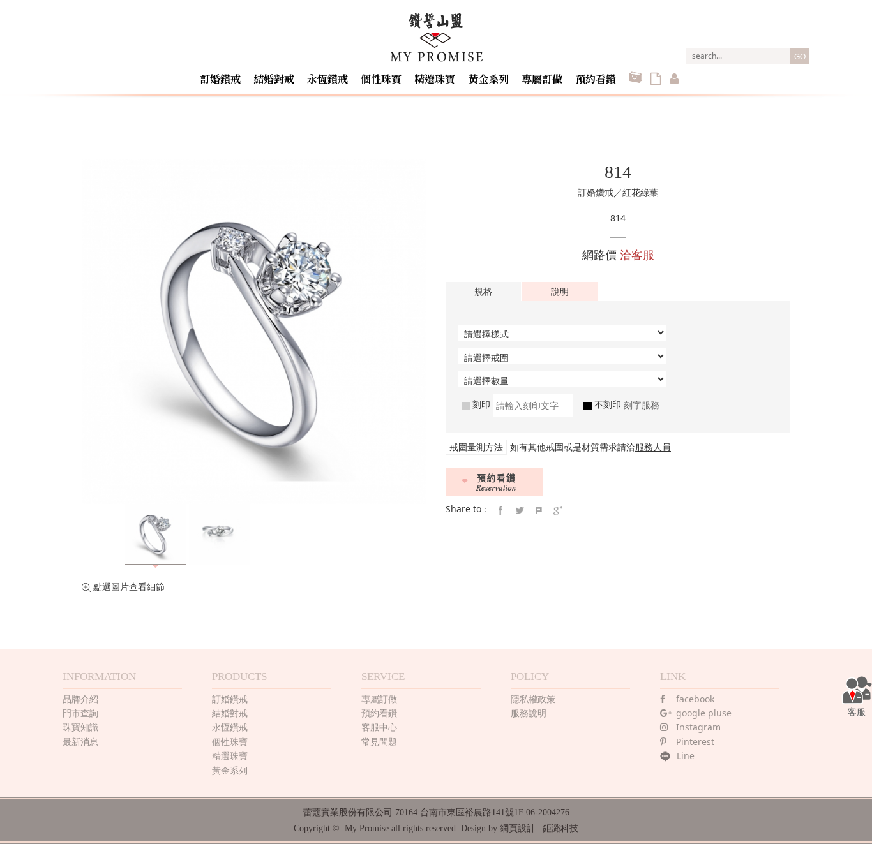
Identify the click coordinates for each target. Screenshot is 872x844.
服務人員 (653, 447)
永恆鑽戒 (327, 78)
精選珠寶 (434, 78)
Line (686, 756)
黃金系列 (488, 78)
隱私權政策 (533, 699)
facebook (695, 699)
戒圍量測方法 (476, 447)
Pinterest (695, 742)
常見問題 (379, 742)
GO (800, 56)
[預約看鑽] (494, 482)
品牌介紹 (80, 699)
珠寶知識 (80, 727)
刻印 (480, 404)
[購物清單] (635, 80)
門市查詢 (80, 713)
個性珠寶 (381, 78)
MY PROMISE (436, 37)
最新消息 (80, 742)
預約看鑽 (595, 78)
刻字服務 (641, 405)
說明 (560, 291)
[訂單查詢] (655, 80)
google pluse (704, 713)
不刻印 (606, 404)
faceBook (500, 510)
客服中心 (379, 727)
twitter (519, 510)
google (558, 510)
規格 (483, 291)
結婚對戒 (273, 78)
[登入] (674, 80)
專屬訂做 (542, 78)
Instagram (698, 727)
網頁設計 (518, 828)
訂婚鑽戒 (220, 78)
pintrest (538, 510)
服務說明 (528, 713)
